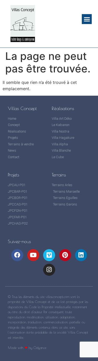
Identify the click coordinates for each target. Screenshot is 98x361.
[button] (87, 19)
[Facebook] (17, 255)
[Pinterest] (65, 255)
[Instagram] (49, 270)
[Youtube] (33, 255)
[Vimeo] (49, 255)
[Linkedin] (81, 255)
